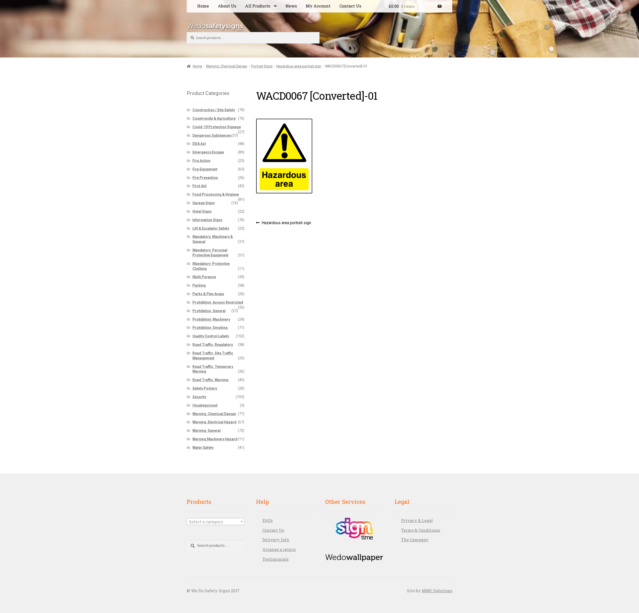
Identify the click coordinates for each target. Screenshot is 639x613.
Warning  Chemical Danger (226, 66)
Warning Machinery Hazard (214, 439)
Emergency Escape (208, 152)
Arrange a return (279, 549)
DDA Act (199, 144)
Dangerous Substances (211, 135)
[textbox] (215, 521)
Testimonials (275, 559)
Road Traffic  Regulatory (212, 345)
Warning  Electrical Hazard (214, 422)
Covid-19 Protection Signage (216, 127)
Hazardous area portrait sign (298, 66)
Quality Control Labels (210, 336)
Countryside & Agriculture (214, 118)
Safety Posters (204, 388)
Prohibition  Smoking (210, 328)
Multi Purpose (204, 277)
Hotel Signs (202, 211)
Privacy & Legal (417, 520)
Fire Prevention (205, 178)
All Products (257, 5)
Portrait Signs (262, 66)
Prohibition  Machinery (211, 319)
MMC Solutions (437, 590)
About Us (227, 5)
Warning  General (206, 431)
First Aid (199, 186)
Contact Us (350, 5)
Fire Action (201, 161)
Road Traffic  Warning (210, 380)
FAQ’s (267, 520)
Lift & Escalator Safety (210, 228)
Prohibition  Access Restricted (217, 302)
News (291, 5)
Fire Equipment (204, 169)
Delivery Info (275, 539)
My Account (318, 5)
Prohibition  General (209, 311)
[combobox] (215, 521)
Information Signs (207, 220)
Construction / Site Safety (213, 110)
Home (203, 5)
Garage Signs (203, 203)
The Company (415, 539)
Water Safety (202, 448)
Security (199, 397)
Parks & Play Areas (208, 294)
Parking (199, 285)
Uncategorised (204, 405)
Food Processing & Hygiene (215, 194)
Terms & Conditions (420, 530)
